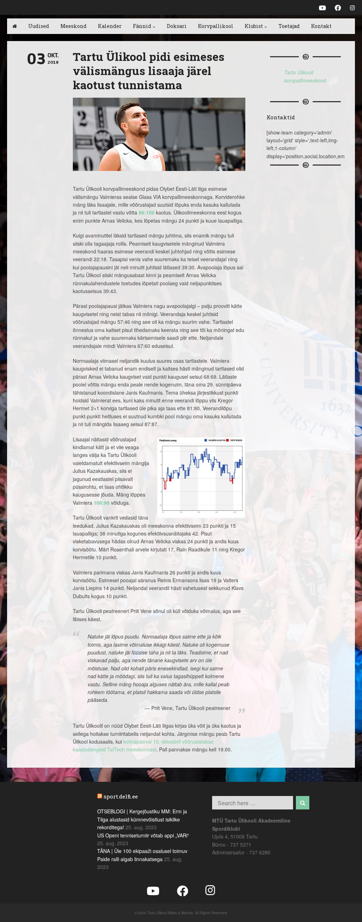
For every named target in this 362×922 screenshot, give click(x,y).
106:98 (102, 502)
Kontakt (321, 26)
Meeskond (73, 26)
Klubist (254, 26)
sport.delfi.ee (121, 796)
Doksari (177, 26)
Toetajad (289, 26)
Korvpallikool (215, 26)
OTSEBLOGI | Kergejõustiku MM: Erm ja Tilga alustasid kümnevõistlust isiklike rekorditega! (142, 819)
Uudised (38, 26)
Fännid (142, 26)
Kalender (110, 26)
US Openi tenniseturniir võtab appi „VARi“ (143, 835)
